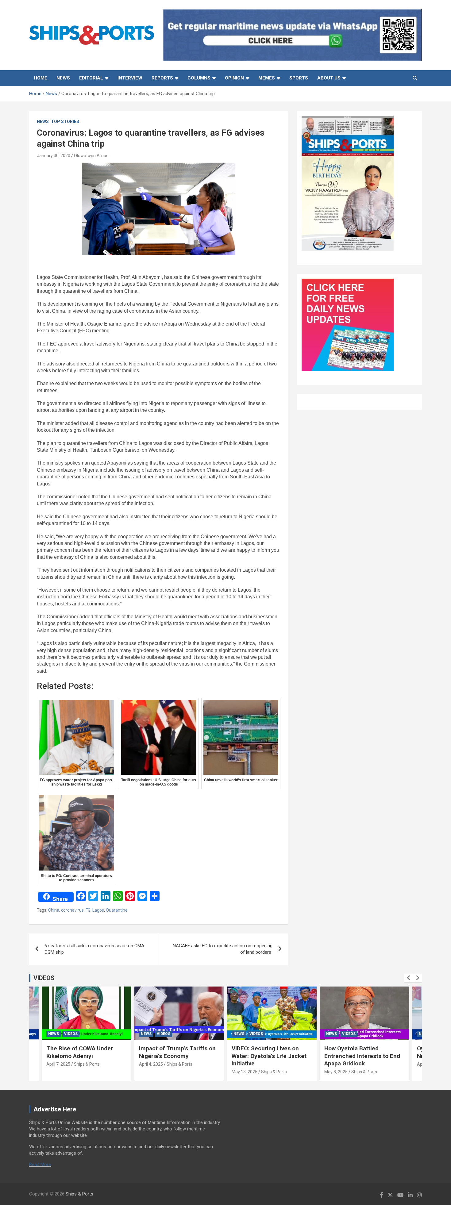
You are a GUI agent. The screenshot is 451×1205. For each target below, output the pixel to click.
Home (40, 78)
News (63, 78)
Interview (130, 78)
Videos (71, 1034)
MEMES (266, 78)
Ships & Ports (87, 1064)
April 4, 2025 (151, 1064)
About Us (329, 78)
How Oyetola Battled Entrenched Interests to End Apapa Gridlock (362, 1056)
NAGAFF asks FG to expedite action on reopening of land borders (222, 949)
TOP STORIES (65, 121)
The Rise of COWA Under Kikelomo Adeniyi (79, 1052)
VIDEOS (44, 978)
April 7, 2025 (58, 1064)
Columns (198, 78)
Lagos (98, 910)
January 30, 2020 (53, 155)
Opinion (234, 78)
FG (88, 910)
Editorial (91, 78)
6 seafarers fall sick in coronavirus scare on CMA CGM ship (94, 949)
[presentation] (408, 978)
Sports (298, 78)
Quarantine (117, 910)
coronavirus (72, 910)
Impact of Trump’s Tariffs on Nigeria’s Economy (177, 1052)
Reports (162, 78)
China (53, 910)
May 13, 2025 (244, 1071)
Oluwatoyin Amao (91, 155)
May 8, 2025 (336, 1071)
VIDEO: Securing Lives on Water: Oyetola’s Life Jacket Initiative (269, 1056)
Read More (40, 1164)
